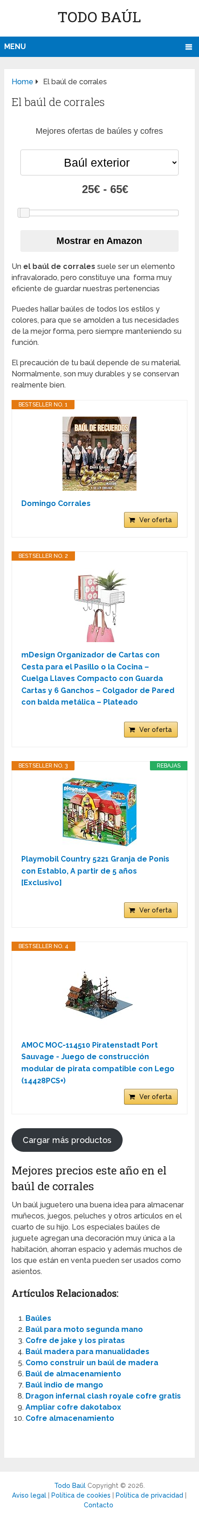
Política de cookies (81, 1495)
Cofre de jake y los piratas (75, 1340)
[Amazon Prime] (165, 716)
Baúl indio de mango (64, 1385)
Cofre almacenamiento (69, 1418)
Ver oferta (155, 520)
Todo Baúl (99, 16)
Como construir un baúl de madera (91, 1362)
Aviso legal (29, 1495)
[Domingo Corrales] (99, 454)
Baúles (38, 1318)
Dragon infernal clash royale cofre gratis (103, 1396)
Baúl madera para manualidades (87, 1351)
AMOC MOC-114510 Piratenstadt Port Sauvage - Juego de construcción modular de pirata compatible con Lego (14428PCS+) (97, 1063)
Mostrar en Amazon (99, 241)
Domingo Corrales (56, 503)
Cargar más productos (67, 1140)
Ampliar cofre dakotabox (73, 1407)
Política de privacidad (149, 1495)
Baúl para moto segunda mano (84, 1329)
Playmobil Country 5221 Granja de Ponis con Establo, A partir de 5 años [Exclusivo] (95, 871)
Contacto (98, 1505)
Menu (15, 46)
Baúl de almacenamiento (73, 1373)
